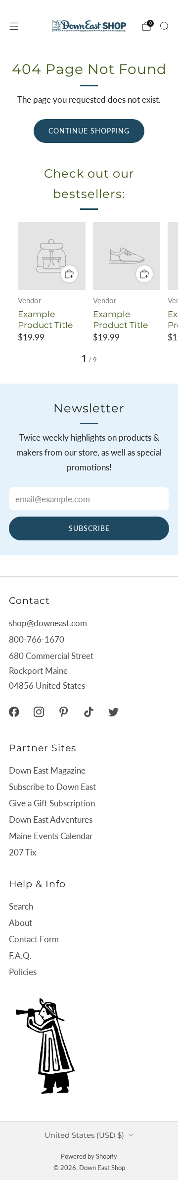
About (20, 923)
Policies (23, 972)
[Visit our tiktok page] (88, 711)
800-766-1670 (36, 639)
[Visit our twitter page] (113, 711)
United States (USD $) (84, 1135)
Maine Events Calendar (50, 836)
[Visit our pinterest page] (63, 711)
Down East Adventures (50, 819)
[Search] (164, 26)
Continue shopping (89, 131)
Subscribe (89, 528)
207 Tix (22, 852)
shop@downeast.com (48, 623)
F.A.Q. (20, 955)
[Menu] (14, 26)
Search (21, 906)
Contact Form (34, 939)
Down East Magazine (47, 770)
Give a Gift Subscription (52, 803)
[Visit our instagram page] (38, 711)
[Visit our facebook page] (13, 711)
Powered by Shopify (89, 1156)
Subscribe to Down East (52, 787)
